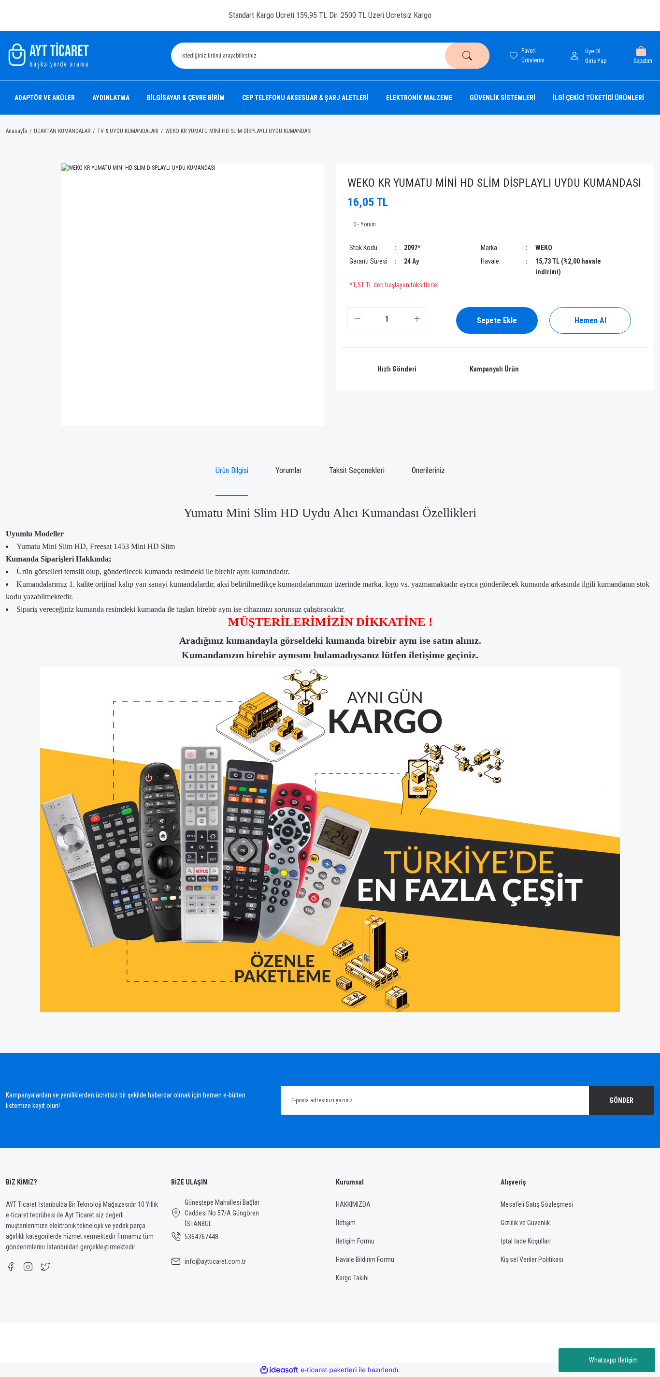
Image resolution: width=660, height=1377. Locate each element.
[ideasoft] (279, 1370)
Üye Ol (593, 51)
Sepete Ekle (497, 320)
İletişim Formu (355, 1241)
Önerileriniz (428, 470)
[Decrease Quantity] (357, 319)
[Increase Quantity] (417, 319)
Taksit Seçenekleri (357, 470)
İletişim (346, 1223)
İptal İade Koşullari (526, 1241)
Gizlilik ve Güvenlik (525, 1223)
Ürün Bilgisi (231, 470)
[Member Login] (576, 55)
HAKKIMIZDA (353, 1204)
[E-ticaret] (329, 1369)
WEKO (543, 248)
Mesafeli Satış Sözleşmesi (537, 1204)
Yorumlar (288, 470)
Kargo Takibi (352, 1278)
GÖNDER (621, 1100)
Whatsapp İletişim (613, 1360)
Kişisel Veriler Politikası (532, 1259)
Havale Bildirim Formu (365, 1259)
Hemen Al (590, 320)
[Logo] (47, 56)
